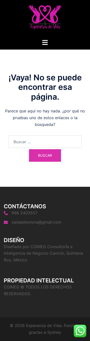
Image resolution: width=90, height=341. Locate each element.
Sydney (54, 332)
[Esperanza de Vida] (44, 19)
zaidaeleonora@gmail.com (37, 222)
